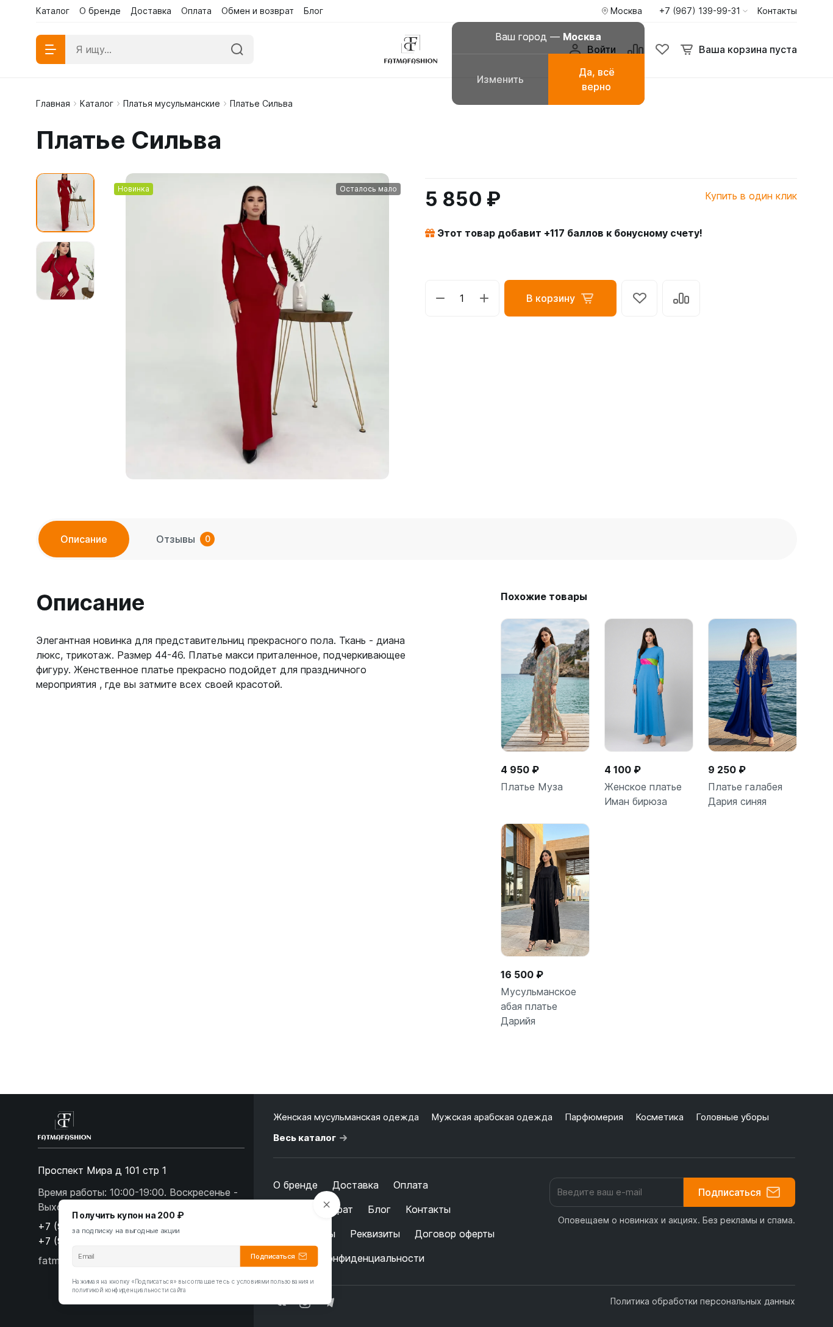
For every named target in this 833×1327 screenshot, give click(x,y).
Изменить (500, 79)
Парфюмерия (594, 1117)
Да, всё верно (597, 79)
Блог (379, 1209)
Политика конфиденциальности (348, 1258)
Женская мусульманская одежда (346, 1117)
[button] (703, 11)
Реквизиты (375, 1234)
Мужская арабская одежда (491, 1117)
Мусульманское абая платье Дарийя (538, 1006)
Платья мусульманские (171, 103)
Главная (53, 103)
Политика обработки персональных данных (702, 1301)
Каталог (96, 103)
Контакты (428, 1209)
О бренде (295, 1185)
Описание (83, 539)
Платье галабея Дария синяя (745, 794)
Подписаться (729, 1192)
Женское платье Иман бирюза (643, 794)
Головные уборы (732, 1117)
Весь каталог (304, 1137)
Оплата (410, 1185)
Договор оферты (455, 1234)
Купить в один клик (751, 196)
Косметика (659, 1117)
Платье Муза (532, 787)
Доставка (355, 1185)
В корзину (550, 298)
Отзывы (183, 539)
